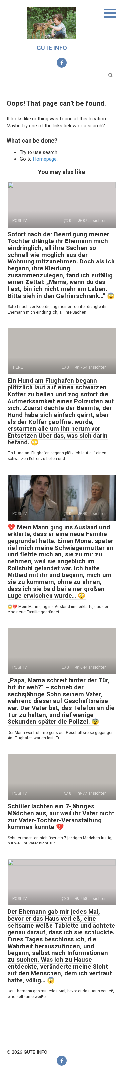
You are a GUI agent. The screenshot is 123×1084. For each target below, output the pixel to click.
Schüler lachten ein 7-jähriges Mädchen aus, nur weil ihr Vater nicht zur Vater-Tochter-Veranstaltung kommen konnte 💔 (61, 817)
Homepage (45, 159)
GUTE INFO (52, 47)
